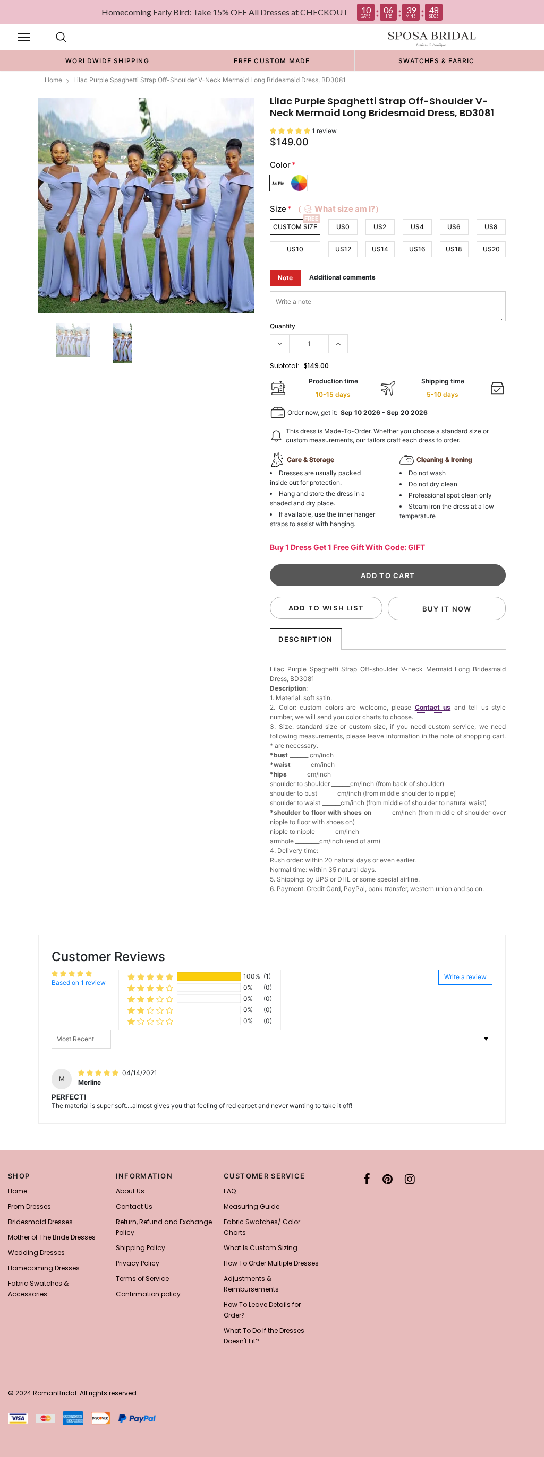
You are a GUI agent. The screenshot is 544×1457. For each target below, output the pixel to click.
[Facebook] (366, 1179)
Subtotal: (284, 365)
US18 (454, 249)
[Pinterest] (387, 1179)
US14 (380, 249)
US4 (417, 227)
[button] (291, 131)
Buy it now (447, 609)
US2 (379, 227)
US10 (295, 249)
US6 (454, 227)
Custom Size (295, 227)
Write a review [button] (465, 977)
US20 (491, 249)
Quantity (282, 326)
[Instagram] (410, 1179)
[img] (99, 1073)
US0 (343, 227)
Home (53, 80)
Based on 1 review (79, 983)
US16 (417, 249)
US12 (343, 249)
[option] (107, 60)
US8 (491, 227)
